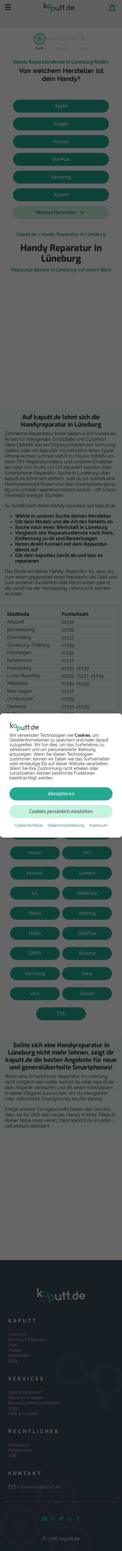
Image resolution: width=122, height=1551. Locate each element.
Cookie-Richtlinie (29, 825)
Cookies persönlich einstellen (61, 811)
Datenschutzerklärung (66, 825)
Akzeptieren (61, 794)
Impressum (98, 825)
